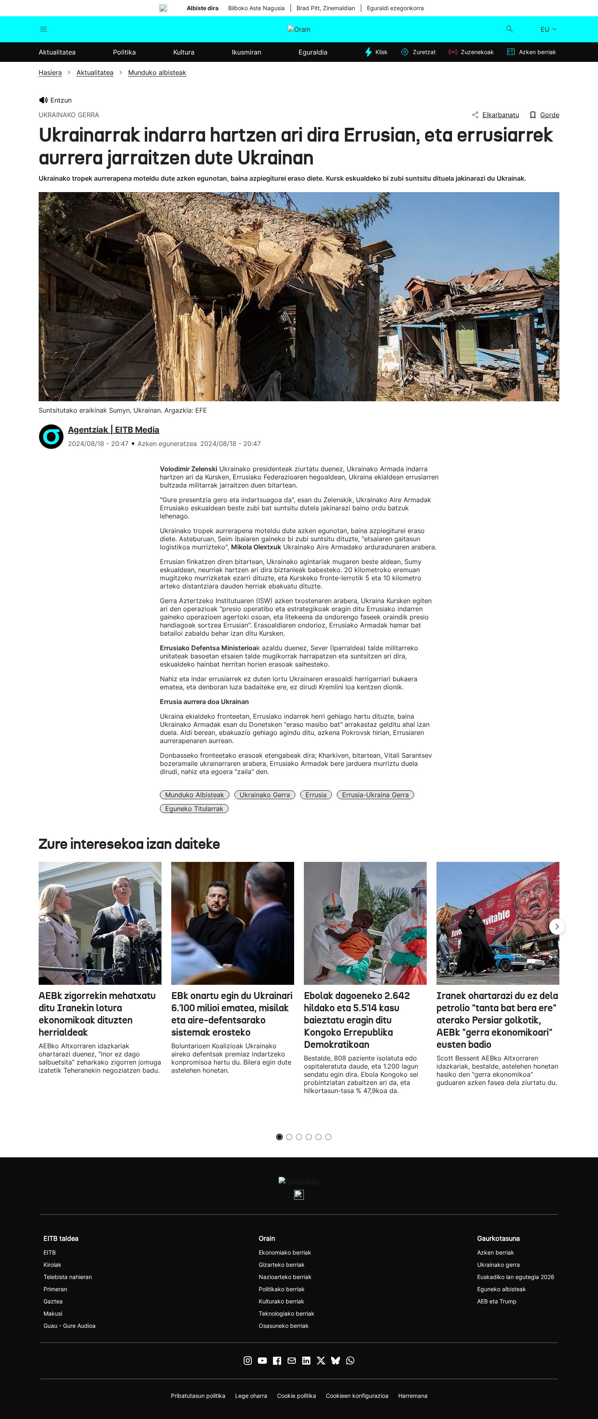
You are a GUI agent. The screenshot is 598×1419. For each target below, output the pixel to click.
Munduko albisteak (194, 795)
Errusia (316, 795)
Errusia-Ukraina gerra (375, 795)
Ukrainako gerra (265, 795)
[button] (557, 926)
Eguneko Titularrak (194, 809)
